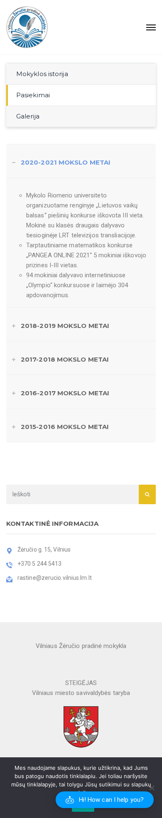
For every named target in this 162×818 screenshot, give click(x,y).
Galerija (27, 116)
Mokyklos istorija (42, 74)
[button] (105, 799)
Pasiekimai (33, 95)
